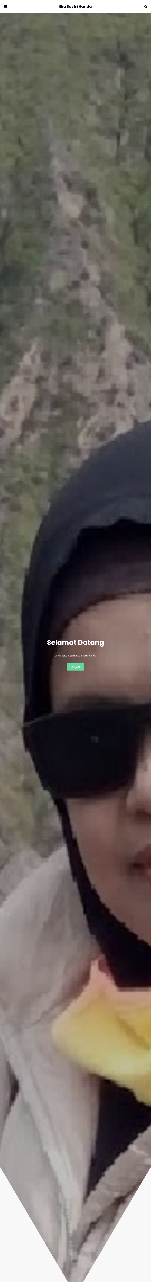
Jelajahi (75, 667)
